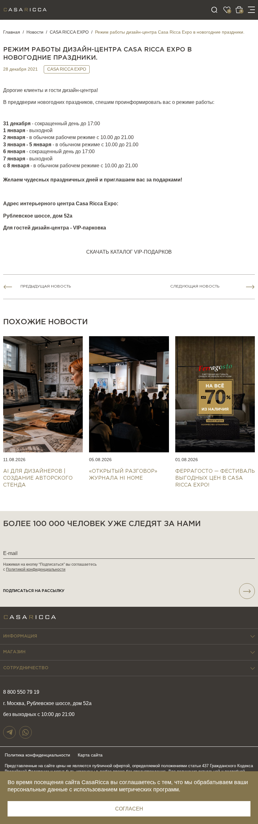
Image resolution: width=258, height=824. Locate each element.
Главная (11, 32)
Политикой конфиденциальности (35, 569)
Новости (34, 32)
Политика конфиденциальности (37, 754)
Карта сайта (90, 754)
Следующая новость (195, 286)
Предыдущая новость (45, 286)
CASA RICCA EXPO (69, 32)
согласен (129, 808)
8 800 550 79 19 (21, 692)
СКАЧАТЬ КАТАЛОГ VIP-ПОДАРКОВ (129, 252)
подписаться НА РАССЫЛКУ (33, 591)
